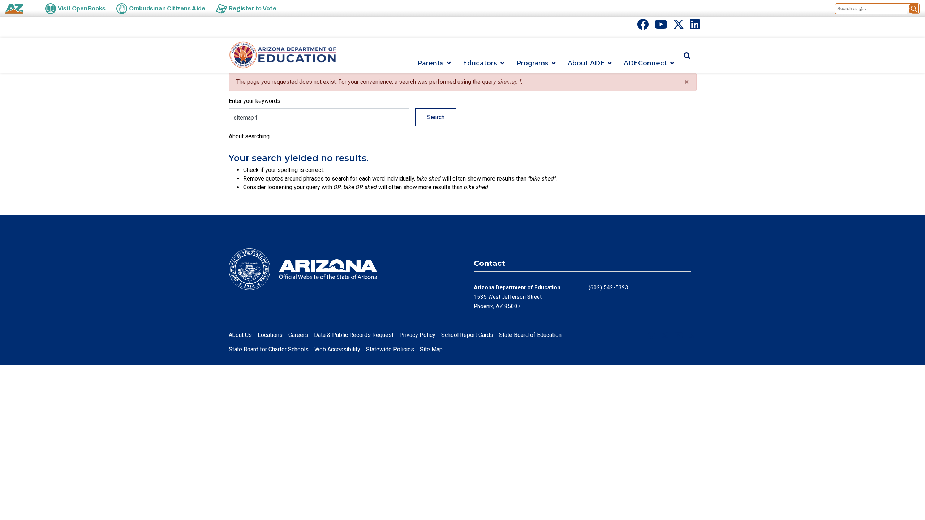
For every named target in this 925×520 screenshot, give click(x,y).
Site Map (431, 349)
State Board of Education (530, 335)
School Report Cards (467, 335)
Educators (480, 63)
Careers (298, 335)
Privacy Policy (417, 335)
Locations (270, 335)
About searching (249, 136)
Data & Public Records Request (353, 335)
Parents (430, 63)
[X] (678, 26)
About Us (240, 335)
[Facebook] (643, 26)
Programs (532, 63)
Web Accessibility (337, 349)
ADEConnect (645, 63)
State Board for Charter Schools (269, 349)
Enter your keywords (254, 101)
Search (435, 117)
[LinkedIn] (695, 26)
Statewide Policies (390, 349)
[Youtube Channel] (660, 26)
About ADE (586, 63)
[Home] (283, 55)
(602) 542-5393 (608, 287)
